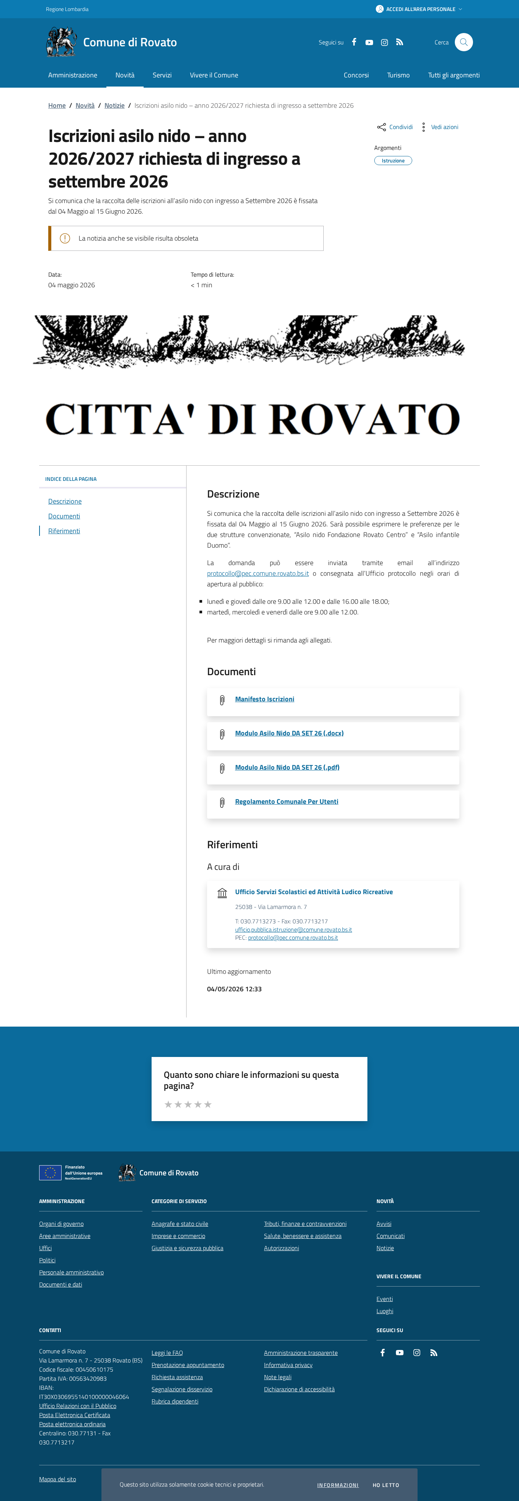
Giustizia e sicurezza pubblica (187, 1247)
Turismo (398, 75)
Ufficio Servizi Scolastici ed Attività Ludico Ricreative (314, 892)
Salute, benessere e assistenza (303, 1235)
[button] (420, 9)
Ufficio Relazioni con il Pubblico (77, 1405)
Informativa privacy (288, 1364)
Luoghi (385, 1310)
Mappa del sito (57, 1479)
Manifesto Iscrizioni (264, 699)
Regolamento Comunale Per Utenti (287, 801)
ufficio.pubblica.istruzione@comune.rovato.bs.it (293, 930)
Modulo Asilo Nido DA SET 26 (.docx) (289, 733)
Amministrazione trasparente (301, 1352)
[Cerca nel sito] (464, 42)
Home (57, 105)
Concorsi (356, 75)
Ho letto (386, 1485)
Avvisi (384, 1223)
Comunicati (391, 1235)
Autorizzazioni (281, 1247)
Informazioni (338, 1485)
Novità (85, 105)
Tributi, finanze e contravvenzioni (305, 1223)
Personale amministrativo (71, 1272)
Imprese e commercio (178, 1235)
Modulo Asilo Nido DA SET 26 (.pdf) (287, 767)
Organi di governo (61, 1223)
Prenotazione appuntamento (188, 1364)
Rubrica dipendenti (175, 1401)
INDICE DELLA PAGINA (71, 479)
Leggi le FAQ (167, 1352)
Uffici (45, 1247)
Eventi (385, 1298)
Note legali (277, 1376)
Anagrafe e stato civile (180, 1223)
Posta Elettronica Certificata (74, 1414)
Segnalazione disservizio (182, 1389)
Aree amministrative (64, 1235)
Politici (47, 1260)
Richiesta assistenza (177, 1376)
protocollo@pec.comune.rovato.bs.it (258, 573)
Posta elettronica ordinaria (72, 1424)
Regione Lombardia (67, 9)
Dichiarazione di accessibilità (299, 1389)
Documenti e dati (60, 1284)
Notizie (114, 105)
